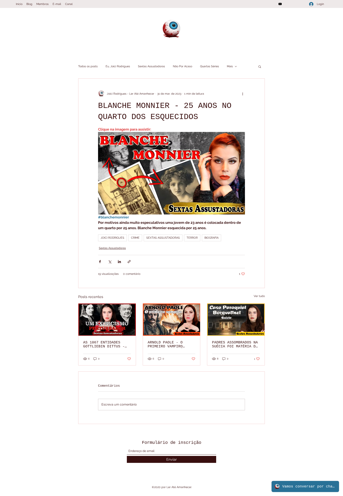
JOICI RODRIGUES (112, 237)
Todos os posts (88, 66)
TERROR (192, 237)
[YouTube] (280, 4)
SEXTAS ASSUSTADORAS (163, 237)
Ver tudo (259, 296)
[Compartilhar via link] (129, 261)
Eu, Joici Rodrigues (118, 66)
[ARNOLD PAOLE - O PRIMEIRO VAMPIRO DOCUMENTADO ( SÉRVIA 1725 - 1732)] (171, 320)
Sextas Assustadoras (151, 66)
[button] (260, 66)
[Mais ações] (242, 93)
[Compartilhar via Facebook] (100, 261)
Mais (230, 66)
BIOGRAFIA (211, 237)
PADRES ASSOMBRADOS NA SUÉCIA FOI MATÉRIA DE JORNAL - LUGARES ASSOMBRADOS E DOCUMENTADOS (235, 344)
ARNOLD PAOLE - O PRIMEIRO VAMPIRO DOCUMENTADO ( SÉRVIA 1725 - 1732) (169, 344)
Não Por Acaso (182, 66)
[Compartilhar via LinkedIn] (119, 261)
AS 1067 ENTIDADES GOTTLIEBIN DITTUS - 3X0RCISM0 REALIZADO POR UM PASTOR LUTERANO (104, 344)
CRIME (135, 237)
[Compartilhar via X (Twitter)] (110, 261)
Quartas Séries (209, 66)
